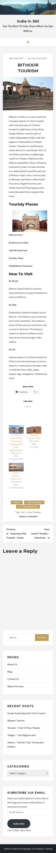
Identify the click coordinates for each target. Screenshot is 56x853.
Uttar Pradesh (28, 506)
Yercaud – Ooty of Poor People (23, 727)
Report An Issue (15, 686)
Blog (9, 671)
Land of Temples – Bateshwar (16, 476)
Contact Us (13, 678)
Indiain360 (18, 58)
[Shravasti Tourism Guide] (34, 429)
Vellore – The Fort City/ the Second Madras (25, 744)
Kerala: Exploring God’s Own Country (26, 713)
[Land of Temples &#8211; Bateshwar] (16, 467)
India (17, 502)
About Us (12, 664)
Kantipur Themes (44, 848)
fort (24, 512)
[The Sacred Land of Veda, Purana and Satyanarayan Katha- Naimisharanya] (16, 429)
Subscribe (18, 823)
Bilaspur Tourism (16, 720)
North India (34, 502)
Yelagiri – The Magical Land (21, 735)
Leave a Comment (28, 516)
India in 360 (28, 21)
